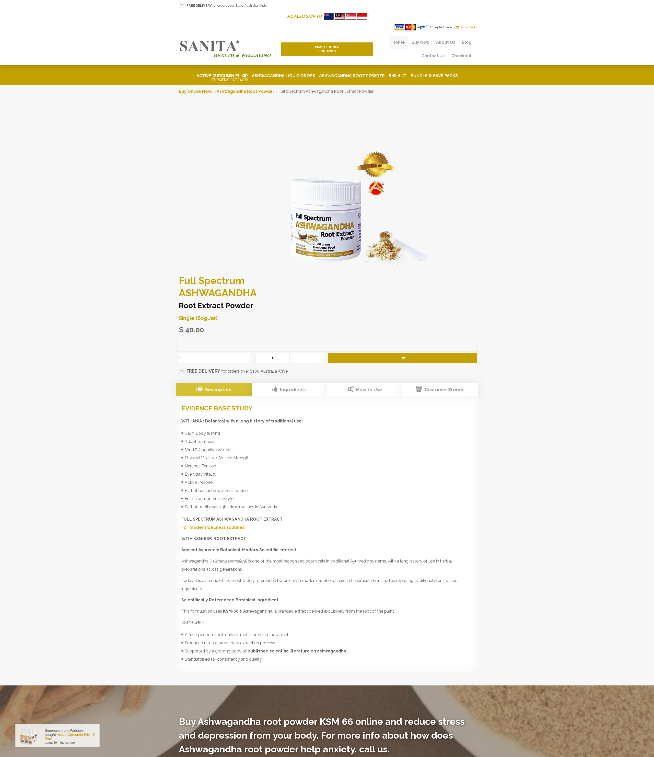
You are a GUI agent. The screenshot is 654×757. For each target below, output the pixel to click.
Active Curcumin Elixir (222, 77)
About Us (445, 42)
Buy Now (420, 42)
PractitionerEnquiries (327, 49)
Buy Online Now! (196, 91)
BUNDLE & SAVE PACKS (434, 75)
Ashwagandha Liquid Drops (283, 75)
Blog (467, 42)
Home (398, 42)
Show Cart (467, 27)
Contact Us (433, 55)
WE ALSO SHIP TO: (305, 16)
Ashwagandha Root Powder (352, 75)
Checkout (461, 55)
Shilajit (397, 75)
